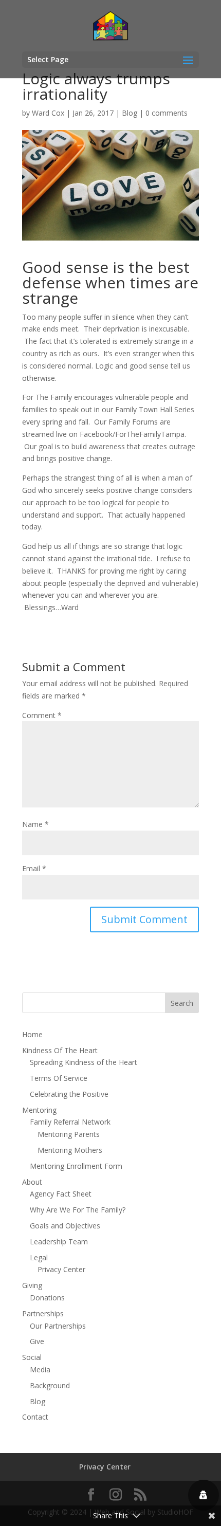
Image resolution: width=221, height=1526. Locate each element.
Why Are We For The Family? (77, 1210)
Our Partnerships (58, 1326)
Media (40, 1369)
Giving (32, 1285)
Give (37, 1341)
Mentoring (39, 1110)
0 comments (166, 113)
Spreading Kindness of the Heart (83, 1062)
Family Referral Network (70, 1122)
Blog (129, 113)
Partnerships (43, 1313)
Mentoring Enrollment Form (76, 1166)
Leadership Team (59, 1241)
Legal (39, 1257)
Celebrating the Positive (69, 1094)
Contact (35, 1417)
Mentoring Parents (69, 1134)
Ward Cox (48, 113)
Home (32, 1034)
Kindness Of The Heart (60, 1050)
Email (34, 868)
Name (35, 824)
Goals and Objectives (65, 1225)
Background (50, 1385)
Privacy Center (61, 1269)
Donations (47, 1297)
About (32, 1182)
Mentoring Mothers (70, 1150)
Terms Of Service (58, 1078)
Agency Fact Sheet (60, 1194)
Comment (42, 715)
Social (32, 1357)
